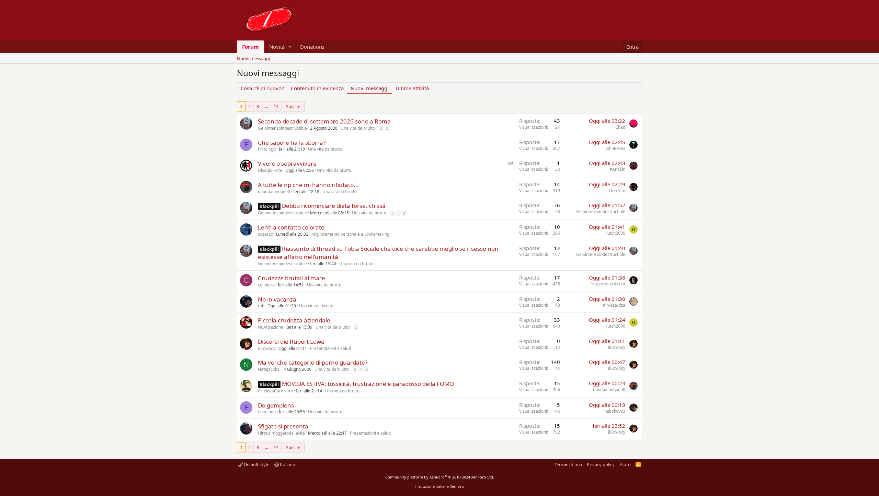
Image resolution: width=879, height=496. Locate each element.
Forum (250, 46)
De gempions (276, 405)
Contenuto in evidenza (317, 88)
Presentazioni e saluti (330, 348)
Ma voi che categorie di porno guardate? (312, 362)
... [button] (266, 106)
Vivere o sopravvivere (287, 163)
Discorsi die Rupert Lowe (291, 341)
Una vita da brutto (358, 128)
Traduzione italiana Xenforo (439, 486)
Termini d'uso (568, 464)
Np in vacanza (277, 299)
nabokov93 (614, 411)
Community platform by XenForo (439, 477)
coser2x (265, 234)
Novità (277, 46)
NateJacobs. (269, 369)
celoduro (266, 285)
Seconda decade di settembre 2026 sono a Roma (324, 121)
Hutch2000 (614, 233)
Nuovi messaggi (253, 58)
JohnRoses (615, 148)
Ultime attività (412, 88)
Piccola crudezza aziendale (294, 320)
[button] (290, 46)
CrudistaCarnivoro (275, 391)
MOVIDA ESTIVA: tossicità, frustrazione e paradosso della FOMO (368, 384)
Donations (312, 46)
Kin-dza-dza (614, 305)
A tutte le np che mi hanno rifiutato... (308, 185)
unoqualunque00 (274, 191)
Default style (256, 464)
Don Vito (617, 190)
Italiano (287, 464)
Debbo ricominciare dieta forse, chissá (334, 206)
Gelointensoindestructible (282, 128)
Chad (620, 127)
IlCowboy (266, 348)
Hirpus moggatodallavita (281, 433)
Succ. (291, 106)
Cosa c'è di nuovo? (262, 88)
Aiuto (625, 464)
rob (261, 306)
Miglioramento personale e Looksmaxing (350, 234)
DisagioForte (270, 170)
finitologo (267, 149)
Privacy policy (601, 464)
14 (276, 106)
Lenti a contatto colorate (291, 227)
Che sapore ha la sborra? (292, 142)
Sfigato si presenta (283, 426)
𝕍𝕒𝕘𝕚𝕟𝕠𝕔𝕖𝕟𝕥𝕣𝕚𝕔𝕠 (608, 284)
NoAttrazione (270, 327)
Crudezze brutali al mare (291, 278)
